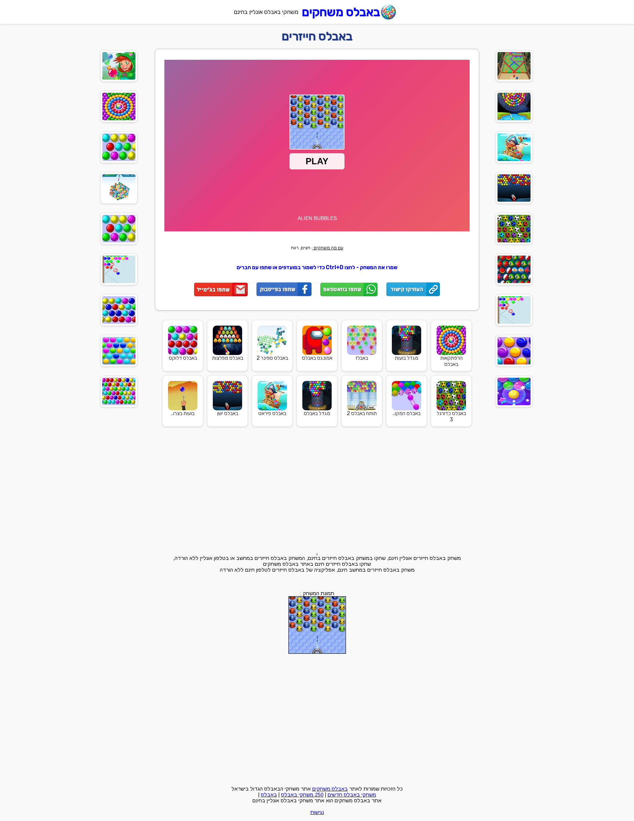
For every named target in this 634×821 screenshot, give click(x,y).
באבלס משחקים (341, 12)
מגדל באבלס (317, 413)
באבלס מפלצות (227, 358)
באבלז (362, 358)
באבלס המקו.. (406, 413)
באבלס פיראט (272, 413)
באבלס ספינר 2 (272, 358)
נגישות (317, 812)
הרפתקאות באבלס (451, 361)
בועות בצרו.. (182, 413)
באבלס (269, 795)
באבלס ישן (227, 413)
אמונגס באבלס (317, 358)
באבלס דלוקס (183, 358)
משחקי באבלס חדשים (352, 795)
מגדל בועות (406, 358)
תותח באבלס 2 (362, 413)
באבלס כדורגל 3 (451, 416)
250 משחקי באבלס (302, 795)
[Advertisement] (568, 155)
